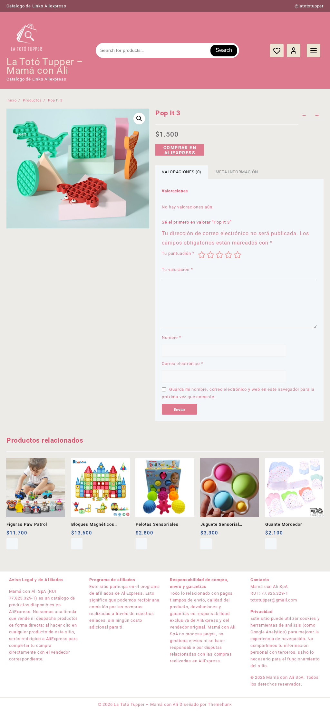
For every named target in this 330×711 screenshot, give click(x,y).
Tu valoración (177, 269)
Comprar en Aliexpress (179, 150)
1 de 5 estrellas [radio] (202, 255)
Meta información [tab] (237, 171)
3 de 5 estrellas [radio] (219, 255)
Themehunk (220, 704)
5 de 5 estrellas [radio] (237, 255)
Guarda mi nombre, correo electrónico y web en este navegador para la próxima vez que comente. (238, 393)
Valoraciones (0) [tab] (181, 171)
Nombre (171, 337)
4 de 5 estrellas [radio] (228, 255)
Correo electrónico (182, 363)
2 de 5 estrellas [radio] (210, 255)
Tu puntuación (178, 253)
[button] (139, 118)
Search (224, 50)
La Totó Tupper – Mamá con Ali (44, 66)
